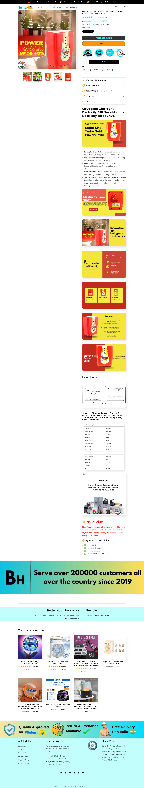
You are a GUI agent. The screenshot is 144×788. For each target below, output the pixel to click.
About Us (21, 749)
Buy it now (104, 44)
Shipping (93, 24)
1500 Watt (88, 31)
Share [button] (87, 74)
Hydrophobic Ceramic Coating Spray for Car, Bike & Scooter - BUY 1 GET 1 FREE (86, 664)
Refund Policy (23, 756)
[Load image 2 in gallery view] (37, 76)
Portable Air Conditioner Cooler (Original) (58, 663)
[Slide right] (75, 77)
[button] (57, 7)
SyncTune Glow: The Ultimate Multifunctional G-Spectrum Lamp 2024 (30, 707)
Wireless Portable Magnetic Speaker (58, 706)
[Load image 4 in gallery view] (57, 76)
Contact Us (22, 746)
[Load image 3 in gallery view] (47, 76)
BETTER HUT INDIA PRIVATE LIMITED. (69, 786)
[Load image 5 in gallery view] (68, 76)
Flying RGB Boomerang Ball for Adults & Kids (30, 663)
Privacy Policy (23, 753)
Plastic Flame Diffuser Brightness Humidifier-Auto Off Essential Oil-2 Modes (86, 707)
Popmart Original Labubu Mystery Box (114, 663)
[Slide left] (20, 77)
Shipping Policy (23, 760)
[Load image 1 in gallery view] (27, 76)
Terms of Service (24, 763)
